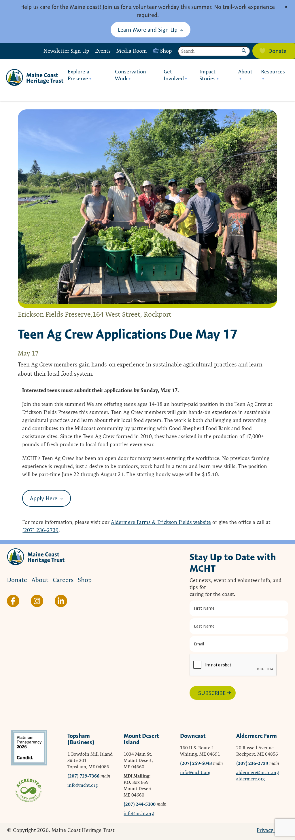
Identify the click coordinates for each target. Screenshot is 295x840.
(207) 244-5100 (140, 804)
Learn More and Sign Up (147, 29)
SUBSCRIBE (212, 692)
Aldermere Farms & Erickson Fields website (161, 522)
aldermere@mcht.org (257, 772)
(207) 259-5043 (196, 763)
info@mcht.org (82, 785)
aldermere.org (250, 779)
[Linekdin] (60, 601)
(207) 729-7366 (83, 776)
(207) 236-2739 (40, 530)
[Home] (34, 77)
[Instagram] (37, 601)
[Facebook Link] (13, 601)
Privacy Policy (272, 830)
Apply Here (43, 498)
